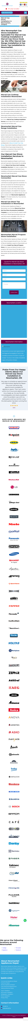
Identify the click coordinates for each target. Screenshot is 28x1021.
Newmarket (18, 947)
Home (2, 15)
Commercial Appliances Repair (9, 981)
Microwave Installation (7, 992)
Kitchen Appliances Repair (8, 984)
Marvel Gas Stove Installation (10, 15)
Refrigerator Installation (7, 994)
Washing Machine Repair (7, 988)
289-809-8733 (7, 1008)
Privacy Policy (4, 997)
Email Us (5, 1006)
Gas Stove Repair (5, 983)
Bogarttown (4, 950)
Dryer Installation (5, 990)
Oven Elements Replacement (9, 986)
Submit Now (14, 292)
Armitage (4, 947)
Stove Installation (5, 996)
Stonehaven (18, 950)
